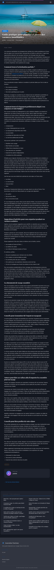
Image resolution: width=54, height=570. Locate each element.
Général (5, 30)
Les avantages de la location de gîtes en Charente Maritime (13, 521)
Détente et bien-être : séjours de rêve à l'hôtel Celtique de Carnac (39, 499)
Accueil (5, 47)
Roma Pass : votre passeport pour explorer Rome (13, 499)
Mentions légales (5, 559)
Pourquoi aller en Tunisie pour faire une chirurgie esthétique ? (38, 508)
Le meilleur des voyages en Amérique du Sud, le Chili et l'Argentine (14, 508)
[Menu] (50, 2)
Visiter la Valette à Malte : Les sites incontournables (12, 525)
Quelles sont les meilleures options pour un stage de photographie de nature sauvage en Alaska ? (39, 522)
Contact (4, 561)
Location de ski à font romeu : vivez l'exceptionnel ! (37, 517)
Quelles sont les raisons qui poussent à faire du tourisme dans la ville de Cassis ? (39, 512)
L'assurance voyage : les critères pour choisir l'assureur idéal (14, 503)
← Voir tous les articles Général (11, 482)
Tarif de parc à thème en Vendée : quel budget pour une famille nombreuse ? (14, 517)
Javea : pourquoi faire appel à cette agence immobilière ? (13, 530)
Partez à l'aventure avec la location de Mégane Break (39, 503)
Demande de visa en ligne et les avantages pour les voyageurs (38, 527)
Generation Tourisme (12, 543)
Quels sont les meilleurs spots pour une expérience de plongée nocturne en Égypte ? (14, 512)
